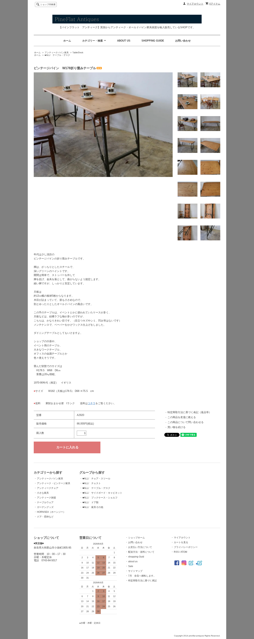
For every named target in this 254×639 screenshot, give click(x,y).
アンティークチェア (47, 488)
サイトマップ (135, 571)
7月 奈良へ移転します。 (142, 575)
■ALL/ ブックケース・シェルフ (100, 497)
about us (133, 561)
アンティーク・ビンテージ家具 (53, 483)
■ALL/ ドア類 (90, 502)
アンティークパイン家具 (57, 52)
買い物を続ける (176, 427)
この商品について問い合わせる (185, 422)
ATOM (184, 552)
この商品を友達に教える (181, 417)
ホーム (67, 40)
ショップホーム (136, 537)
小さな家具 (43, 492)
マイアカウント (195, 3)
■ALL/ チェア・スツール (96, 478)
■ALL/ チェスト (92, 483)
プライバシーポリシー (186, 547)
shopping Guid (136, 556)
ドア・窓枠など (45, 516)
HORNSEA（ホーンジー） (51, 512)
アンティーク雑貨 (46, 497)
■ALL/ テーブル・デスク (57, 55)
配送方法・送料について (141, 552)
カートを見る (181, 542)
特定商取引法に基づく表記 (142, 580)
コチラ (91, 403)
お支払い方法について (140, 547)
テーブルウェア (45, 502)
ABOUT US (123, 40)
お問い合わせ (183, 40)
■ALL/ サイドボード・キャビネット (102, 492)
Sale (130, 566)
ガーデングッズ (45, 507)
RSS (176, 552)
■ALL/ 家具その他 (93, 507)
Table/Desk (77, 52)
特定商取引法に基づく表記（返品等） (189, 412)
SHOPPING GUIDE (152, 40)
